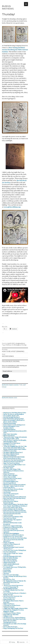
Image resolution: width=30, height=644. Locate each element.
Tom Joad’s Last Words (9, 518)
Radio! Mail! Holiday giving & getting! (13, 419)
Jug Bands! (6, 532)
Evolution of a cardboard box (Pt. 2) (13, 527)
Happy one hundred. (9, 474)
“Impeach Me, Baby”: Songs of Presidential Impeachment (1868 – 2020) (15, 437)
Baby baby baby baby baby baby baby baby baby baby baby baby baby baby (14, 512)
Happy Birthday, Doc (9, 599)
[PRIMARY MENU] (26, 4)
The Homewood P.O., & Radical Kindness (14, 617)
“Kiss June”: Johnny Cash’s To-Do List (13, 486)
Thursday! (6, 573)
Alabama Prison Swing (9, 423)
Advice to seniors (8, 565)
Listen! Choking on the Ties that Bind (13, 509)
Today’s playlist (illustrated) (11, 564)
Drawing (23, 345)
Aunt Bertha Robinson (9, 429)
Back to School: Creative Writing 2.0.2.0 (14, 425)
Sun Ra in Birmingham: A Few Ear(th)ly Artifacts (11, 427)
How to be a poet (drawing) (10, 575)
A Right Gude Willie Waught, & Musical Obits (15, 608)
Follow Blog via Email (11, 361)
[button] (9, 34)
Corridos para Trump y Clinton (11, 613)
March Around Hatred (9, 483)
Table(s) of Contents (8, 607)
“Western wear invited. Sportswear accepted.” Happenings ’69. (13, 586)
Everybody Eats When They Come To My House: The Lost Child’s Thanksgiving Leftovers (14, 620)
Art (13, 345)
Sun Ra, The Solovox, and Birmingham (13, 414)
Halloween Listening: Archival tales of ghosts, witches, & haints (13, 421)
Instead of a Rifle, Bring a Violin (11, 469)
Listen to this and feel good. (10, 493)
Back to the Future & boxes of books (13, 489)
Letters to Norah (8, 515)
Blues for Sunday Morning (10, 558)
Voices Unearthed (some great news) (13, 530)
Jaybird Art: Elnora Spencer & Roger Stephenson (11, 544)
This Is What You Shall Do (10, 561)
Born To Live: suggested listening (12, 526)
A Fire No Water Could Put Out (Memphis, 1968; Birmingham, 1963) (14, 440)
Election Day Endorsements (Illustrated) (14, 497)
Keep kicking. (7, 570)
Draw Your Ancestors (9, 445)
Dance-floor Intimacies (9, 455)
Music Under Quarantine (10, 434)
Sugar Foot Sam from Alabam (11, 463)
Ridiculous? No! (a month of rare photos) (14, 484)
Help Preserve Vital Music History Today (14, 412)
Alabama (8, 345)
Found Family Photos (9, 487)
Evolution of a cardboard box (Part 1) (13, 535)
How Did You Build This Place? (11, 417)
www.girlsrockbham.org (12, 207)
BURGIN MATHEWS (8, 7)
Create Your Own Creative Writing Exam (14, 550)
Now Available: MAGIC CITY (11, 415)
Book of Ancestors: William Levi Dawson (14, 510)
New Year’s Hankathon (9, 552)
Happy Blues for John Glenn (10, 614)
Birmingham (17, 345)
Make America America (9, 559)
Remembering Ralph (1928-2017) (12, 556)
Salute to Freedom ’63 (9, 480)
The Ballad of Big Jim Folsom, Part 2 (13, 452)
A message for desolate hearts (11, 605)
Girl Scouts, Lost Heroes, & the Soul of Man (15, 538)
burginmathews (20, 343)
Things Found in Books (9, 562)
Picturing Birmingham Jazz (10, 481)
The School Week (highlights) (11, 533)
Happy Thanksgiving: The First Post (13, 628)
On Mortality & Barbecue (10, 490)
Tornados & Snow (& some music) (12, 478)
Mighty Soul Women (8, 604)
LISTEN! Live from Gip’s (10, 451)
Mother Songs (7, 571)
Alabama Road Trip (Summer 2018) (13, 516)
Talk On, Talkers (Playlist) (10, 475)
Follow (5, 376)
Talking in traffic (7, 616)
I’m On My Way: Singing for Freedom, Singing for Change (13, 610)
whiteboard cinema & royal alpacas (13, 461)
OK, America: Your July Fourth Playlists (14, 460)
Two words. (6, 584)
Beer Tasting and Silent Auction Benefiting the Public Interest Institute (15, 50)
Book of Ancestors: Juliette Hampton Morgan (10, 502)
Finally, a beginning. (8, 542)
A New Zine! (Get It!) (8, 495)
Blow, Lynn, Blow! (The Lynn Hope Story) (14, 498)
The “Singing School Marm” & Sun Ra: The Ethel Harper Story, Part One (14, 581)
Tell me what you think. (9, 477)
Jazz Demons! (7, 492)
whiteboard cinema (8, 500)
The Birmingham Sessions (10, 588)
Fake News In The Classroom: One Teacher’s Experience (12, 596)
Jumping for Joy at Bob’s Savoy (11, 443)
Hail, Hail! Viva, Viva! (9, 579)
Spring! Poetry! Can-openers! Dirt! (12, 536)
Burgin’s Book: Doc (9, 398)
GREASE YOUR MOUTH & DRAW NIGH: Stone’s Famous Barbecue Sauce (14, 457)
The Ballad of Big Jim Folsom (11, 454)
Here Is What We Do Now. (10, 627)
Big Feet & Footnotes (9, 435)
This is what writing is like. (10, 529)
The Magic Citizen (8, 467)
